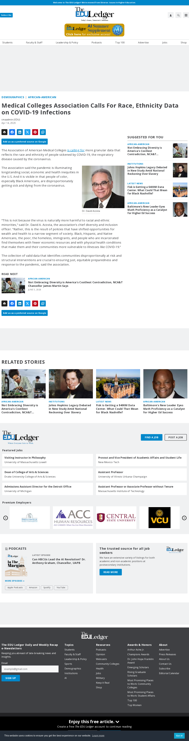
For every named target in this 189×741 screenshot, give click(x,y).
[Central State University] (30, 517)
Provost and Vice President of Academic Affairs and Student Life (139, 457)
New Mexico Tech (108, 462)
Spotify (46, 587)
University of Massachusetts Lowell (25, 462)
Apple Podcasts (15, 587)
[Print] (4, 132)
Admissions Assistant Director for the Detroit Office (37, 486)
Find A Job (151, 437)
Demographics (12, 97)
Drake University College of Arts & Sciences (30, 476)
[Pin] (35, 132)
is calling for (76, 150)
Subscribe (6, 15)
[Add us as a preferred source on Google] (43, 132)
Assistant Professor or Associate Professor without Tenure (135, 486)
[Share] (12, 132)
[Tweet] (27, 132)
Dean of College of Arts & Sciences (26, 472)
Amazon (33, 587)
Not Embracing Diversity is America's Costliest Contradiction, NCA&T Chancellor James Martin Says (75, 284)
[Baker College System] (159, 517)
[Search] (178, 15)
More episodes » (15, 580)
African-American (42, 97)
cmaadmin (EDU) (10, 119)
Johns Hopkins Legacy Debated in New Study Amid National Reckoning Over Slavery (147, 171)
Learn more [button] (98, 735)
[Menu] (186, 15)
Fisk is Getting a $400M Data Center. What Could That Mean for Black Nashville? (147, 190)
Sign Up (10, 678)
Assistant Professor (110, 472)
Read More (111, 572)
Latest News (135, 183)
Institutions (135, 163)
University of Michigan (18, 491)
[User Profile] (171, 15)
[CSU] (116, 517)
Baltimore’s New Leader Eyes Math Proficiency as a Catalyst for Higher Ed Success (147, 210)
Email (4, 663)
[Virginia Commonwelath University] (73, 517)
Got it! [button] (179, 736)
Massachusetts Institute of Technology (121, 491)
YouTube (61, 587)
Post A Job (175, 437)
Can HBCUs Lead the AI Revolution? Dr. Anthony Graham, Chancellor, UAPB (59, 561)
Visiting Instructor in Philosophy (25, 457)
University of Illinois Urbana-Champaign (122, 476)
